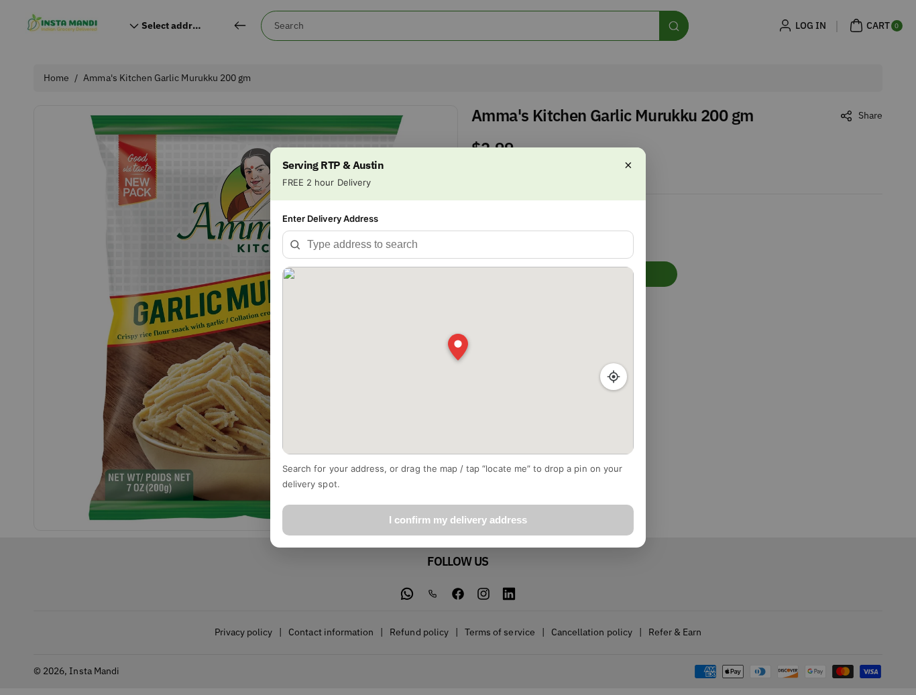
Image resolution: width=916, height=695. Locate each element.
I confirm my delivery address (458, 519)
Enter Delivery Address (330, 218)
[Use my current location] (613, 376)
